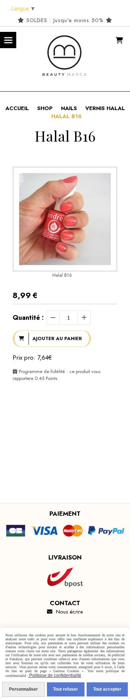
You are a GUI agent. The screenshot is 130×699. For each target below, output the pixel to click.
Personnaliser (23, 689)
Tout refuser (65, 689)
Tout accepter (107, 689)
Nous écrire (65, 612)
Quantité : (28, 317)
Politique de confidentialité (54, 675)
